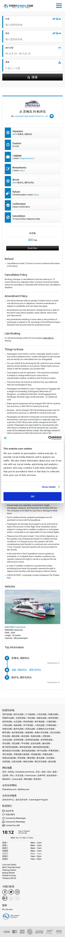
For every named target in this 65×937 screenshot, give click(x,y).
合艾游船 (18, 721)
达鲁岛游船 (17, 761)
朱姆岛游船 (36, 736)
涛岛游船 (6, 743)
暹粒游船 (16, 736)
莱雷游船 (22, 758)
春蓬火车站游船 (42, 732)
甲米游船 (25, 743)
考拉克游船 (7, 754)
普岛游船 (6, 736)
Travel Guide (30, 775)
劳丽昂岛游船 (8, 718)
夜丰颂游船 (40, 721)
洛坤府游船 (19, 740)
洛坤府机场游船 (32, 740)
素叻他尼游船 (25, 747)
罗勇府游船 (53, 751)
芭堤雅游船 (36, 754)
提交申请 (9, 811)
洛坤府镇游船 (46, 740)
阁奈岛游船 (28, 761)
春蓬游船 (29, 732)
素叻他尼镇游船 (28, 751)
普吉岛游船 (55, 732)
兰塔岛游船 (42, 714)
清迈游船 (16, 743)
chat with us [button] (48, 338)
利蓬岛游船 (53, 714)
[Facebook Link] (4, 891)
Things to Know (26, 158)
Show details (49, 487)
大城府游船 (51, 721)
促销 (43, 772)
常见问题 (19, 775)
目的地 (11, 772)
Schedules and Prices (24, 772)
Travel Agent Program (38, 800)
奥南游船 (18, 725)
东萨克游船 (7, 714)
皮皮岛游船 (36, 743)
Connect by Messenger (16, 818)
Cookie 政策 (17, 779)
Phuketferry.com (9, 789)
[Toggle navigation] (59, 5)
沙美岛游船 (7, 740)
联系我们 (37, 779)
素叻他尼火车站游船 (11, 751)
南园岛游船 (42, 718)
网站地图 (28, 779)
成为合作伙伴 (22, 800)
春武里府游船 (18, 732)
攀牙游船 (6, 732)
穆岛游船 (46, 743)
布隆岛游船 (7, 729)
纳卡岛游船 (42, 751)
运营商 (5, 775)
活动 (49, 772)
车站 (38, 772)
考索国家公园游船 (21, 754)
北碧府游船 (21, 718)
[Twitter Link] (11, 891)
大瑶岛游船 (7, 725)
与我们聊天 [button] (10, 814)
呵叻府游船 (28, 721)
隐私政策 (6, 779)
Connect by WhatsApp (15, 822)
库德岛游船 (30, 729)
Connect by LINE (13, 825)
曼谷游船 (25, 736)
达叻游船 (50, 758)
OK (32, 496)
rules (21, 170)
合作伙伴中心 (8, 800)
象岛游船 (41, 758)
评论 (12, 775)
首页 (4, 772)
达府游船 (6, 761)
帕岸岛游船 (19, 729)
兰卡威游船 (30, 714)
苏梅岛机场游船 (9, 758)
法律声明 (41, 775)
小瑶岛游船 (40, 725)
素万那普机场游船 (10, 747)
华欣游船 (31, 718)
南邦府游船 (7, 721)
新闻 (55, 772)
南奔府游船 (53, 718)
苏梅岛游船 (47, 754)
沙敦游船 (46, 736)
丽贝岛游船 (19, 714)
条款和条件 (52, 775)
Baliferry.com (23, 789)
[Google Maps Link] (4, 898)
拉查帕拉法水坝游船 (45, 729)
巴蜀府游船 (51, 725)
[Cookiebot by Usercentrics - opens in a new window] (48, 438)
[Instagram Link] (17, 891)
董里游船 (31, 758)
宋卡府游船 (28, 725)
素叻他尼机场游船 (41, 747)
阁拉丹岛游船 (41, 761)
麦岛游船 (52, 761)
